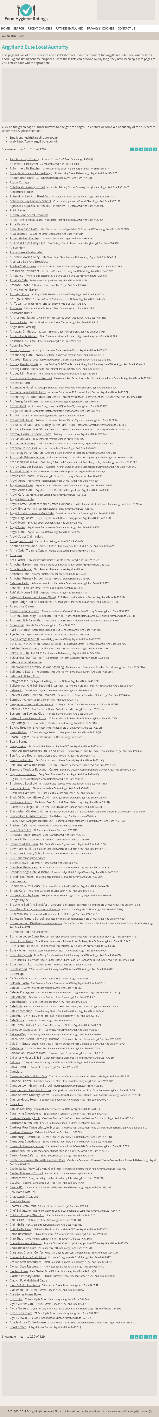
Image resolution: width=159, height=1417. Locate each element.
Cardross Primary (21, 1132)
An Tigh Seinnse (20, 299)
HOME (5, 28)
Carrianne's (17, 1151)
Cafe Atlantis (18, 997)
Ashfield (15, 588)
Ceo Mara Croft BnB (23, 1192)
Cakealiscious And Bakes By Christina (34, 1039)
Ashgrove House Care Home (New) (33, 597)
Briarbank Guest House (25, 886)
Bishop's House (20, 788)
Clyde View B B (20, 1318)
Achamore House (21, 192)
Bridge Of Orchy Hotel (24, 895)
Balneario (16, 690)
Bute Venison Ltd (21, 964)
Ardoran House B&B (23, 448)
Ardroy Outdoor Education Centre (32, 466)
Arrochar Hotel (19, 574)
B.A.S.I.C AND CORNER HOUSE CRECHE (35, 644)
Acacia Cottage (19, 182)
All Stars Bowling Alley (25, 257)
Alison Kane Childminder (26, 252)
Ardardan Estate (20, 359)
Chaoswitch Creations (24, 1196)
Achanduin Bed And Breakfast (30, 196)
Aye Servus (17, 634)
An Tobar (16, 303)
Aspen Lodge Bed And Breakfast (31, 602)
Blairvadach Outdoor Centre (28, 816)
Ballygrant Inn (19, 681)
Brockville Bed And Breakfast (29, 904)
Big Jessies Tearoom (23, 774)
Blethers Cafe (18, 825)
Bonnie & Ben (19, 839)
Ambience (16, 275)
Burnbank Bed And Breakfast (29, 932)
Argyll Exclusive (20, 508)
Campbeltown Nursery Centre (29, 1095)
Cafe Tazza (17, 1025)
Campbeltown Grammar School (31, 1085)
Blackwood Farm (21, 802)
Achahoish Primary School (27, 187)
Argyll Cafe (17, 494)
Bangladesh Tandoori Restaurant (31, 704)
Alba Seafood (18, 233)
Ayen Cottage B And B (24, 639)
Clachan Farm (19, 1271)
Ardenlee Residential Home (28, 392)
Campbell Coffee (21, 1081)
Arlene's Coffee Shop (23, 546)
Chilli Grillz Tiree (20, 1229)
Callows (15, 1062)
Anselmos (16, 341)
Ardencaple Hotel (21, 387)
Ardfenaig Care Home (24, 401)
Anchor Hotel (18, 322)
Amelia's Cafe (19, 280)
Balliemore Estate (21, 671)
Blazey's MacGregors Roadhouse (31, 821)
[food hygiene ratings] (79, 8)
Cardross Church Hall (24, 1123)
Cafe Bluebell (18, 1001)
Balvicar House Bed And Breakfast (32, 695)
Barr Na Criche (19, 709)
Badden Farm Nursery (24, 648)
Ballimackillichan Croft (25, 676)
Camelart (16, 1071)
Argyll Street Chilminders (26, 536)
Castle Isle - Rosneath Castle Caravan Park (37, 1160)
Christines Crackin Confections (30, 1252)
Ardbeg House (19, 369)
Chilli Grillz (17, 1220)
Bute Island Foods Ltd (24, 946)
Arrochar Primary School (26, 578)
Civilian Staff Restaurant (25, 1262)
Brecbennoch (18, 881)
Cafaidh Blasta (19, 983)
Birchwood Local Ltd (23, 783)
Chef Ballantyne (20, 1210)
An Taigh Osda (19, 294)
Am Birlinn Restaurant (24, 271)
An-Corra (16, 308)
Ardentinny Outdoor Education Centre (35, 397)
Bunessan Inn (19, 914)
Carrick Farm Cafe (21, 1155)
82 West (15, 164)
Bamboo (15, 699)
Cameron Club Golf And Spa (28, 1076)
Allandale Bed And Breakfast (29, 261)
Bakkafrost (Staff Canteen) (27, 657)
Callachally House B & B (25, 1057)
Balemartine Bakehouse (25, 662)
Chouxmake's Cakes (23, 1248)
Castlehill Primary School (26, 1173)
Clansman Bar (19, 1290)
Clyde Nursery (19, 1308)
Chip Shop (16, 1238)
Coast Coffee (18, 1327)
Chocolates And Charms (25, 1243)
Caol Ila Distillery (21, 1109)
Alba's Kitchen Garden (24, 238)
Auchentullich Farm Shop (26, 620)
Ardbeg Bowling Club (24, 364)
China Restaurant (21, 1234)
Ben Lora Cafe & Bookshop (28, 765)
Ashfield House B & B (24, 592)
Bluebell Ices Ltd (20, 830)
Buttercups (17, 974)
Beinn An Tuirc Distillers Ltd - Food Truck (37, 751)
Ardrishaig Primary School (27, 457)
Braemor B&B (19, 862)
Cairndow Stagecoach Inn (26, 1029)
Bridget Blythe (19, 900)
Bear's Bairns (18, 741)
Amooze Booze (20, 285)
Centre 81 (16, 1187)
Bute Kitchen (18, 950)
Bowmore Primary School (27, 853)
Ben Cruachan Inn (21, 760)
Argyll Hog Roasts (21, 518)
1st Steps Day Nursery (24, 159)
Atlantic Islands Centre (24, 611)
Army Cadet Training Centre (28, 550)
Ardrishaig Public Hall (24, 462)
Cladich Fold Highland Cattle (28, 1280)
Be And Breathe (20, 727)
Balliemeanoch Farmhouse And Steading (37, 667)
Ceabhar (15, 1182)
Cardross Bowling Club (25, 1118)
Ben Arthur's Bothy (22, 755)
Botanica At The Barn (24, 844)
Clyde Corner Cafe (22, 1304)
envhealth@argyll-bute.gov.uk (38, 137)
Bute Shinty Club (21, 955)
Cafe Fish (16, 1006)
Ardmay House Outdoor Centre (30, 434)
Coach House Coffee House (28, 1322)
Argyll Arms (17, 480)
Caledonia (16, 1048)
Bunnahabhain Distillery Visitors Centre (36, 923)
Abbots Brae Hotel (22, 178)
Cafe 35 (15, 988)
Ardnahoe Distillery (22, 443)
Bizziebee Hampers (22, 793)
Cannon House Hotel (23, 1099)
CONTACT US (126, 28)
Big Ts (14, 779)
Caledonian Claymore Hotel (28, 1053)
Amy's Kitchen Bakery (24, 289)
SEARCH (18, 28)
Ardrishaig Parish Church (26, 452)
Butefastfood (18, 969)
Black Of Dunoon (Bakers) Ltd (29, 797)
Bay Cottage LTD (21, 723)
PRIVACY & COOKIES (100, 28)
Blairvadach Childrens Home (29, 811)
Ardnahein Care (20, 438)
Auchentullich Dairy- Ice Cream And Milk (37, 616)
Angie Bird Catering (22, 327)
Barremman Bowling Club (27, 713)
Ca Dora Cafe (18, 978)
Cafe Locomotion (21, 1011)
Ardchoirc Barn (20, 383)
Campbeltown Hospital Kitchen (30, 1090)
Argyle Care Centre (22, 476)
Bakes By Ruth (19, 653)
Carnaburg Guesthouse (25, 1137)
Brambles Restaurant (24, 867)
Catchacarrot (18, 1178)
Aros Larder (17, 560)
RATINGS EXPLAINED (69, 28)
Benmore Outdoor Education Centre (34, 769)
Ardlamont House (21, 420)
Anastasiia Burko (21, 313)
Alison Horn (18, 247)
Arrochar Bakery (21, 564)
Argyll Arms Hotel (21, 485)
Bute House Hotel (21, 941)
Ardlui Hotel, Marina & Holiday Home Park (38, 425)
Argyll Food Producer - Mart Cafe (32, 513)
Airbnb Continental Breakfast (29, 215)
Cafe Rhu (16, 1015)
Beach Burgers (19, 737)
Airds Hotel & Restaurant (26, 220)
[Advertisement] (79, 95)
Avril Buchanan (20, 630)
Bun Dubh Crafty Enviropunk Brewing (35, 909)
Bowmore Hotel (20, 849)
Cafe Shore (17, 1020)
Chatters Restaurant (23, 1206)
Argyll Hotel (17, 522)
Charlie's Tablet (20, 1201)
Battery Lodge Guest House (28, 718)
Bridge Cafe (17, 890)
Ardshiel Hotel (19, 471)
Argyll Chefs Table (22, 499)
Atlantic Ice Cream (22, 606)
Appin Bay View (20, 345)
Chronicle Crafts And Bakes (28, 1257)
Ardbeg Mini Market (23, 373)
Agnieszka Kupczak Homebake (30, 206)
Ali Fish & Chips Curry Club (27, 243)
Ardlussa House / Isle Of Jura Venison (34, 429)
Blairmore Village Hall (24, 807)
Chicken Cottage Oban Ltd (27, 1215)
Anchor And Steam (22, 317)
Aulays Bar (17, 625)
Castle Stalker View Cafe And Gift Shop (35, 1168)
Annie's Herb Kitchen (23, 336)
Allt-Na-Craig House (23, 266)
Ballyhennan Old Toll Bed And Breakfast (36, 685)
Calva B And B (19, 1067)
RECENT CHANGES (40, 28)
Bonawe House (20, 835)
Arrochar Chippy (21, 569)
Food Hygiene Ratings (26, 18)
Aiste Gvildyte (19, 224)
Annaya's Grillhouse (23, 331)
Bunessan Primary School (27, 918)
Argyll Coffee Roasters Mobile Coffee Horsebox (41, 504)
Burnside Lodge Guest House (29, 936)
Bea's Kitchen (18, 732)
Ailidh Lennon (19, 210)
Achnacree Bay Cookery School (30, 201)
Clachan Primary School (25, 1276)
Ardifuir (15, 415)
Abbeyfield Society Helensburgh (31, 173)
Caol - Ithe (16, 1104)
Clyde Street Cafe (21, 1313)
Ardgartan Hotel (20, 411)
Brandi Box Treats (22, 876)
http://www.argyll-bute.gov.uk (37, 141)
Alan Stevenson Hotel (24, 229)
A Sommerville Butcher (25, 168)
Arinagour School (21, 541)
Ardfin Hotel (18, 406)
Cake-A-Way (18, 1034)
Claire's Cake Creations (25, 1285)
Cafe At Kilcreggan (22, 992)
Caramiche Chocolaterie (25, 1113)
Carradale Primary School (27, 1146)
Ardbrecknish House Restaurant (31, 378)
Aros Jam (16, 555)
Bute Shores (18, 960)
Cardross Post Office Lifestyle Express (35, 1127)
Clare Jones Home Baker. (26, 1294)
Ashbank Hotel (19, 583)
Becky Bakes (18, 746)
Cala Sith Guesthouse (24, 1043)
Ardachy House (20, 350)
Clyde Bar (16, 1299)
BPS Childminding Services (27, 858)
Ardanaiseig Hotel (21, 355)
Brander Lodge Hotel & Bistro (29, 872)
